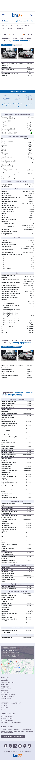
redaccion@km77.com (7, 682)
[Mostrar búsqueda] (32, 15)
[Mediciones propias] (13, 34)
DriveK (3, 709)
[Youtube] (20, 746)
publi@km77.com (6, 688)
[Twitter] (10, 746)
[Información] (0, 34)
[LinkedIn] (15, 746)
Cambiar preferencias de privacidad (11, 722)
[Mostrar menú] (3, 15)
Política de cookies (6, 716)
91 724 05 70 (15, 655)
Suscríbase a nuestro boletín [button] (13, 736)
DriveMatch (4, 707)
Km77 (17, 15)
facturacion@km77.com (8, 694)
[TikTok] (29, 746)
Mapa (17, 652)
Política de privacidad (7, 720)
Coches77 (4, 705)
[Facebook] (5, 746)
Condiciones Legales (7, 718)
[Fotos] (5, 34)
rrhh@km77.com (6, 698)
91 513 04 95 (12, 657)
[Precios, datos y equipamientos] (9, 34)
